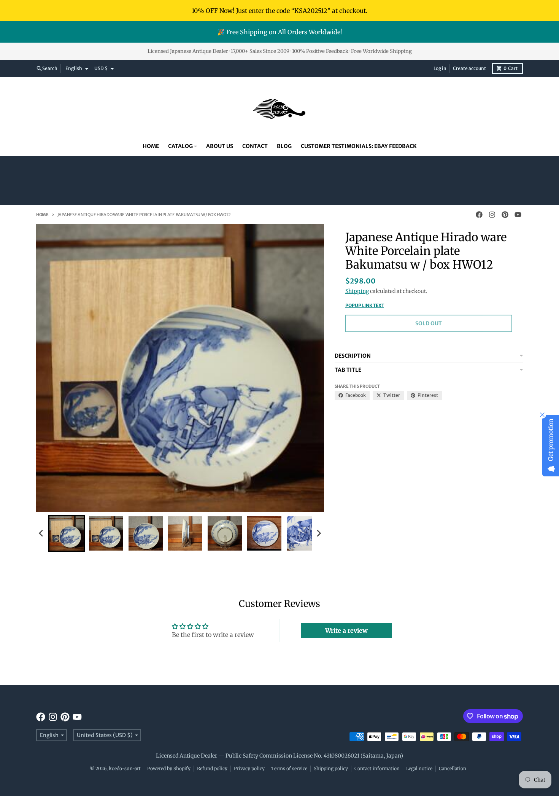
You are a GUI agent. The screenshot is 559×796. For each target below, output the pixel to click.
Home (42, 214)
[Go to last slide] (41, 533)
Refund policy (212, 768)
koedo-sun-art (125, 768)
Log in (440, 68)
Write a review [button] (346, 630)
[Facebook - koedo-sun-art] (479, 215)
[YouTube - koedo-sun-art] (518, 215)
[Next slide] (318, 533)
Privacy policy (249, 768)
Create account (469, 68)
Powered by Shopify (169, 768)
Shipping (357, 291)
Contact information (377, 768)
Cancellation (452, 768)
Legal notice (419, 768)
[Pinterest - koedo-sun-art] (505, 215)
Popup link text (364, 305)
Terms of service (289, 768)
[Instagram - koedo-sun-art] (492, 215)
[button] (66, 533)
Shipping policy (331, 768)
